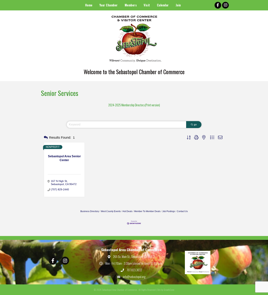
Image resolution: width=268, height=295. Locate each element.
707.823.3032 (134, 270)
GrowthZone (169, 290)
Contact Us (182, 211)
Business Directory (89, 211)
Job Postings (168, 211)
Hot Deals (127, 211)
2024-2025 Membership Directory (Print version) (134, 105)
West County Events (111, 211)
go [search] (195, 124)
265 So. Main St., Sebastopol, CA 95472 (134, 256)
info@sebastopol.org (134, 277)
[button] (46, 137)
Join (178, 5)
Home (88, 5)
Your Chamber (108, 5)
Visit (147, 5)
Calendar (163, 5)
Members (131, 5)
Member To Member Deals (147, 211)
